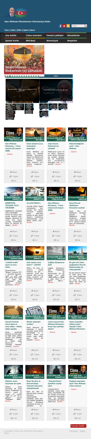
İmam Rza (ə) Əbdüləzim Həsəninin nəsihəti (77, 205)
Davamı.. (10, 154)
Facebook (73, 431)
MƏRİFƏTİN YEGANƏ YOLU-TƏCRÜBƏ (12, 205)
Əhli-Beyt (30, 40)
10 (26, 76)
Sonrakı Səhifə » (78, 426)
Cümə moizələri (34, 35)
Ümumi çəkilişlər (55, 35)
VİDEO (56, 76)
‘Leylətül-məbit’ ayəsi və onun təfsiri (11, 264)
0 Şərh (15, 176)
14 (36, 76)
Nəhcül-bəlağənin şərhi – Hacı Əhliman (76, 146)
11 (29, 76)
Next (41, 59)
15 (38, 76)
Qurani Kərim (12, 40)
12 (31, 76)
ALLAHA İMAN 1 (33, 203)
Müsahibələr (73, 35)
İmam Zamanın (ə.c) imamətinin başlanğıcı (35, 146)
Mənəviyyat (52, 40)
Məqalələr (72, 40)
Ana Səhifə (10, 35)
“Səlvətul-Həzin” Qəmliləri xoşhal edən (55, 383)
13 (33, 76)
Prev (7, 59)
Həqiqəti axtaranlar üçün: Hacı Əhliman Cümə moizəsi (77, 383)
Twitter (82, 431)
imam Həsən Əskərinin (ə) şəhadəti (53, 146)
